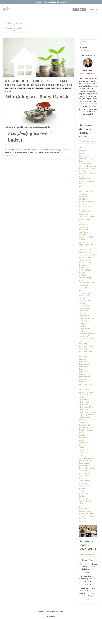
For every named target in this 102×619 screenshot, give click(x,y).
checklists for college (85, 191)
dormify (81, 280)
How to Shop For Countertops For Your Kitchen (87, 578)
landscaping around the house (86, 385)
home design (47, 88)
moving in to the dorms (86, 430)
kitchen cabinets (84, 361)
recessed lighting (84, 480)
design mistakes (83, 229)
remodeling (82, 488)
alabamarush (82, 153)
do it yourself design (85, 270)
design (81, 222)
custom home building (39, 88)
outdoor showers (84, 453)
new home (82, 440)
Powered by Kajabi (51, 616)
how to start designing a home (86, 339)
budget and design (84, 178)
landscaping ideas (84, 389)
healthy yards (83, 313)
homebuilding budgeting (56, 88)
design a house (83, 227)
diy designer (82, 265)
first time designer (84, 300)
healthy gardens (83, 310)
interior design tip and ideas (87, 351)
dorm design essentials (85, 275)
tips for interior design (86, 513)
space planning (83, 498)
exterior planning (84, 295)
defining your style (84, 219)
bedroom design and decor (87, 173)
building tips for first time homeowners (87, 187)
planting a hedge (84, 465)
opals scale (82, 447)
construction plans (30, 88)
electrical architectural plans (87, 283)
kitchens (81, 381)
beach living (82, 171)
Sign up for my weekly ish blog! (14, 29)
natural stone (83, 435)
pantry (81, 455)
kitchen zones (83, 379)
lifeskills (81, 397)
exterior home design (85, 293)
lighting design (83, 399)
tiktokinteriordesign (85, 511)
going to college (84, 305)
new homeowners (84, 442)
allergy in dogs (83, 161)
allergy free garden (84, 156)
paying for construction (66, 88)
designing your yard (85, 262)
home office (82, 326)
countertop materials (85, 211)
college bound (83, 196)
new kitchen (82, 445)
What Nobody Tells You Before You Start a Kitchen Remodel (88, 566)
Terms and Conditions (52, 612)
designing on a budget (85, 252)
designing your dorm (85, 257)
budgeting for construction (87, 181)
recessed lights (83, 483)
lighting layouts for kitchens (87, 412)
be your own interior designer (88, 168)
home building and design (86, 318)
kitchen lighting (83, 371)
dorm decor (82, 272)
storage (81, 503)
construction (82, 204)
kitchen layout (83, 369)
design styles (83, 234)
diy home (81, 267)
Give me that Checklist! (87, 554)
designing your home (85, 260)
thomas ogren (83, 508)
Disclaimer (41, 612)
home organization (84, 328)
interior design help (85, 348)
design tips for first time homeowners (86, 238)
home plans (82, 331)
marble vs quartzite (85, 425)
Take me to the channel (87, 141)
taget (80, 506)
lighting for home (84, 404)
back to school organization (87, 166)
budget (6, 88)
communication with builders (87, 201)
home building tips (84, 321)
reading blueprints (84, 473)
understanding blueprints (86, 516)
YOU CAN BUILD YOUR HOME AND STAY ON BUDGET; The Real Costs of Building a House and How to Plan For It (38, 82)
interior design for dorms (86, 346)
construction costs (21, 88)
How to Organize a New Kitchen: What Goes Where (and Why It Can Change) (87, 592)
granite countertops (85, 308)
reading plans (83, 475)
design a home (83, 224)
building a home (12, 88)
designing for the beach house (86, 245)
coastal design (83, 194)
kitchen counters (84, 364)
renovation (82, 491)
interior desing (83, 356)
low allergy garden (84, 417)
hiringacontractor (84, 315)
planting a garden (84, 463)
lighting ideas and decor (86, 407)
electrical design (84, 285)
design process (83, 232)
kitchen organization (85, 374)
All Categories (83, 151)
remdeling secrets (84, 486)
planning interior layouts (86, 460)
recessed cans (83, 478)
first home (82, 298)
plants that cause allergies (87, 468)
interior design (83, 343)
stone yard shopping (85, 501)
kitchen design (83, 366)
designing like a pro (85, 250)
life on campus (83, 394)
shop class (82, 496)
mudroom (81, 432)
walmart (81, 521)
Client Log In (93, 9)
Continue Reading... (9, 155)
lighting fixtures (84, 402)
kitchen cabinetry (84, 359)
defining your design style (86, 217)
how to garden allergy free (87, 336)
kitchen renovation (84, 376)
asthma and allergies (85, 163)
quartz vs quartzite (84, 470)
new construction (84, 437)
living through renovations (87, 414)
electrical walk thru (85, 288)
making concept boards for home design (87, 421)
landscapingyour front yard (87, 392)
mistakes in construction (86, 427)
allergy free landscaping (86, 158)
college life (82, 199)
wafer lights (82, 519)
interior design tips (84, 354)
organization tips (84, 450)
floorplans (82, 303)
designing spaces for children (88, 255)
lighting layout (83, 409)
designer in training (85, 242)
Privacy (61, 612)
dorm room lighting (85, 277)
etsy (80, 290)
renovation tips (83, 493)
